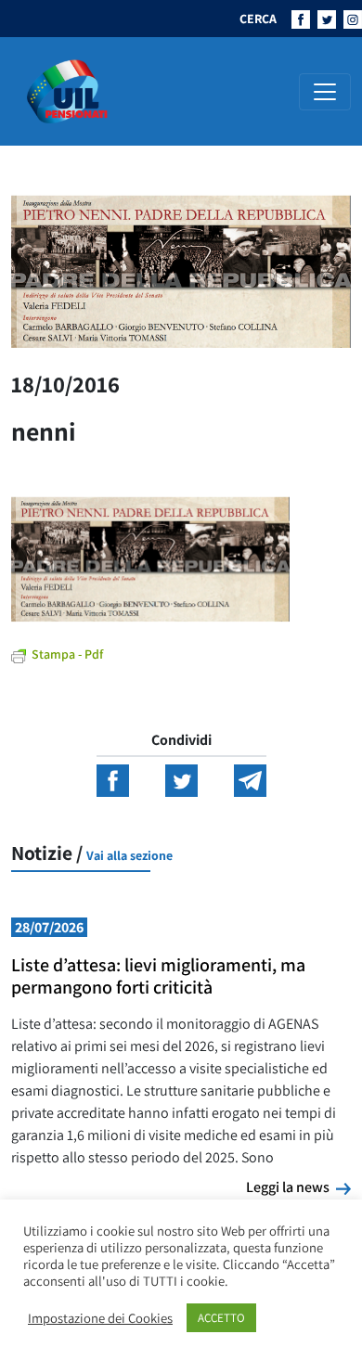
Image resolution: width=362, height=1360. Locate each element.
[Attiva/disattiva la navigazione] (325, 91)
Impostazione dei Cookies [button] (100, 1318)
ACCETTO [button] (221, 1318)
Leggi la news (298, 1186)
